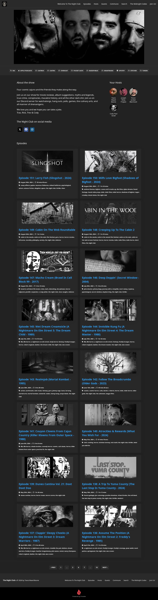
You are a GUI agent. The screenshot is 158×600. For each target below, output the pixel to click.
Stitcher (133, 71)
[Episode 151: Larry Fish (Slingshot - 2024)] (47, 161)
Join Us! (153, 4)
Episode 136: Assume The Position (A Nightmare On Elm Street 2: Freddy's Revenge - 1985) (106, 536)
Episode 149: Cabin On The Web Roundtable (47, 229)
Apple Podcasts (26, 71)
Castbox (41, 71)
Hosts (96, 4)
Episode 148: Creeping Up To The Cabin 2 (108, 229)
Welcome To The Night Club (69, 4)
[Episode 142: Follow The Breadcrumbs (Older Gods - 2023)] (110, 362)
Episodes (87, 4)
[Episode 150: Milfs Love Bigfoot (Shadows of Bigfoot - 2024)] (110, 161)
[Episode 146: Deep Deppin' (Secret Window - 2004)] (110, 261)
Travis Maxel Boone (113, 100)
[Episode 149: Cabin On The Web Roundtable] (47, 213)
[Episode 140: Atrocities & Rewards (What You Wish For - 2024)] (110, 414)
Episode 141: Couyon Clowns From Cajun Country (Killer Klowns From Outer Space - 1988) (46, 435)
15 (97, 567)
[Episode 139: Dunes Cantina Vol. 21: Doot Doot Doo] (47, 467)
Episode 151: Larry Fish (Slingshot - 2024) (45, 178)
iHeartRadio (108, 71)
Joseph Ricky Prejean (123, 100)
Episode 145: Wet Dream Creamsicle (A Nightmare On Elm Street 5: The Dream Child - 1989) (44, 330)
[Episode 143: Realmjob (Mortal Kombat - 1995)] (47, 362)
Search (124, 4)
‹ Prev (53, 567)
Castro (52, 71)
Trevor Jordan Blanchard (133, 100)
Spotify (122, 71)
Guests (104, 4)
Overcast (64, 71)
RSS (14, 71)
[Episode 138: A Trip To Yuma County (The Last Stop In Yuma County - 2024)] (110, 467)
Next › (105, 567)
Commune (114, 4)
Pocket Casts (78, 71)
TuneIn (145, 71)
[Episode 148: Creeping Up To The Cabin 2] (110, 213)
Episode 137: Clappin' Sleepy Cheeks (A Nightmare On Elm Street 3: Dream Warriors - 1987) (44, 536)
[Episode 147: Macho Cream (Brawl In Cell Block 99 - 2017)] (47, 261)
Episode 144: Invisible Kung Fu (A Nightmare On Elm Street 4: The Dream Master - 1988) (108, 330)
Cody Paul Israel (113, 115)
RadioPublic (93, 71)
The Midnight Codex (138, 4)
